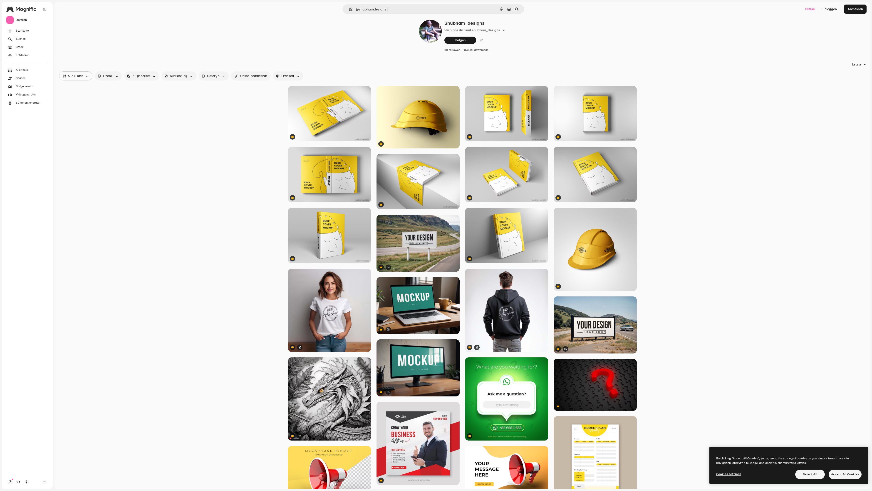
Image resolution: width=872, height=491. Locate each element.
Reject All (810, 474)
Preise (810, 9)
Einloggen (829, 9)
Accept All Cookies (845, 474)
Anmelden (855, 9)
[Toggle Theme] (26, 482)
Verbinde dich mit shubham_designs (472, 30)
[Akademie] (18, 482)
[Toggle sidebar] (44, 9)
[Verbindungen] (10, 482)
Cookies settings (728, 474)
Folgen (460, 40)
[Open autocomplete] (349, 9)
